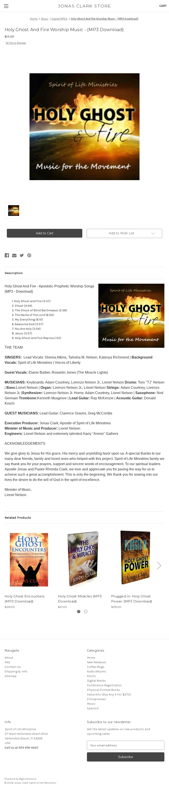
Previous (5, 565)
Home (91, 658)
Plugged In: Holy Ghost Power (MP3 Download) (131, 598)
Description (14, 273)
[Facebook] (7, 255)
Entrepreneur (96, 699)
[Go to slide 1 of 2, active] (78, 611)
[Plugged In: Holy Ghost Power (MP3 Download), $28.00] (135, 560)
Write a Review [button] (16, 43)
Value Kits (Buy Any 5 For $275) (109, 694)
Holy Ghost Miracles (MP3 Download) (80, 598)
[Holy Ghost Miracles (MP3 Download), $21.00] (82, 560)
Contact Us (13, 667)
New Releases (96, 662)
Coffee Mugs (96, 667)
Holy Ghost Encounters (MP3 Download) (24, 598)
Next (158, 565)
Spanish (93, 708)
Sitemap (11, 676)
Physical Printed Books (103, 690)
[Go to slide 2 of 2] (85, 611)
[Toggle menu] (6, 6)
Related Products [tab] (18, 518)
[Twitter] (22, 255)
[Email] (14, 255)
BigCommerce (27, 778)
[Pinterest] (29, 255)
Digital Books (96, 681)
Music (91, 704)
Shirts (91, 676)
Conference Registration (104, 685)
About (9, 658)
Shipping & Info (16, 671)
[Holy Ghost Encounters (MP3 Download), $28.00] (29, 560)
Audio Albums (96, 671)
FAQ (7, 662)
